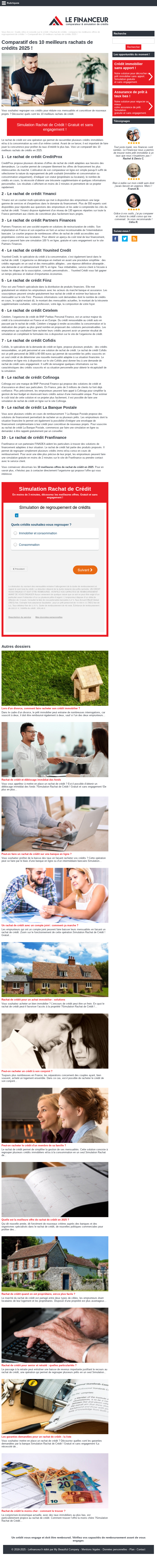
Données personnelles (115, 1549)
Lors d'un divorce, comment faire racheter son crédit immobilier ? (41, 708)
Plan (131, 1549)
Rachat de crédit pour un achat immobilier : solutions (33, 999)
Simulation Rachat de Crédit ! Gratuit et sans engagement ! (55, 127)
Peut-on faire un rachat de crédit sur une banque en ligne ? (37, 854)
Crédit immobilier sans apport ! (128, 66)
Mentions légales (91, 1549)
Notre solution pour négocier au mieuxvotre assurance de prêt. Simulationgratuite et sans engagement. (131, 107)
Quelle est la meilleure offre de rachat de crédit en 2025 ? (35, 1219)
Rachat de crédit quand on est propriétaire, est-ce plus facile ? (38, 1294)
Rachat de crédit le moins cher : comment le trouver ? (33, 1511)
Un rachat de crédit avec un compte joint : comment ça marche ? (40, 925)
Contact (141, 1549)
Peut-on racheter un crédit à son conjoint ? (27, 1071)
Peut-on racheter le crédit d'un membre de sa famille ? (34, 1145)
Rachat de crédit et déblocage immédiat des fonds (31, 779)
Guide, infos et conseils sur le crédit (31, 32)
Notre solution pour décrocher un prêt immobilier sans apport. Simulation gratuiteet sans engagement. (132, 77)
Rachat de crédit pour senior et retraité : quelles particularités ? (39, 1365)
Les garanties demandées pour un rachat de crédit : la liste (36, 1436)
